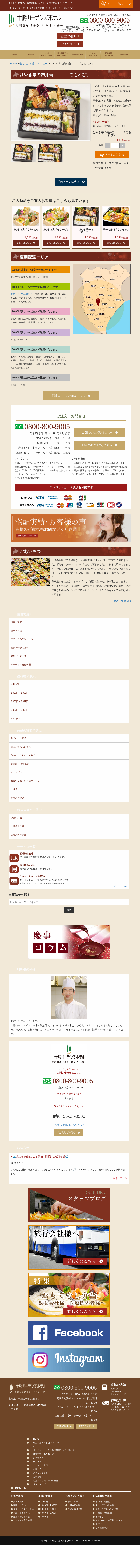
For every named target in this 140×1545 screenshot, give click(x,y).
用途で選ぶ (77, 54)
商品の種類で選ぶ (29, 730)
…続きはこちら (118, 1178)
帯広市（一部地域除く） (22, 294)
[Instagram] (69, 1360)
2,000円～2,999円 (19, 701)
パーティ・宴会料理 (21, 664)
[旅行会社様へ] (69, 1247)
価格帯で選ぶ (26, 676)
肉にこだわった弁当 (21, 746)
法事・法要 (16, 622)
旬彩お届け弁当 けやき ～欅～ (66, 1541)
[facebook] (69, 1333)
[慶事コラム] (69, 942)
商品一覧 (123, 54)
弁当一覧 (31, 54)
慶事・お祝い (17, 630)
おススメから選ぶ (29, 810)
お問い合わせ (67, 8)
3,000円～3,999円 (19, 710)
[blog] (69, 1205)
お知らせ (23, 1148)
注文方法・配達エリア (93, 54)
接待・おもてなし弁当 (22, 639)
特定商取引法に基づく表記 (45, 1480)
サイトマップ (18, 8)
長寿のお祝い (17, 798)
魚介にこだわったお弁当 (23, 755)
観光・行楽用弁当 (20, 656)
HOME (16, 54)
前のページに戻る (68, 181)
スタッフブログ (40, 1473)
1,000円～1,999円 (19, 693)
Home (13, 63)
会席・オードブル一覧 (47, 54)
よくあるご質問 (36, 8)
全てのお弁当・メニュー (33, 63)
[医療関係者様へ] (69, 1295)
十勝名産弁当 (17, 826)
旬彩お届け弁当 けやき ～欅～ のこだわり (62, 54)
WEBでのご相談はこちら (97, 432)
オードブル (16, 772)
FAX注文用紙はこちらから (68, 1124)
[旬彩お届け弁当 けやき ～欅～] (28, 1388)
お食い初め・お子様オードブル (26, 781)
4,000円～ (16, 718)
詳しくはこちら (24, 243)
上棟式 (14, 789)
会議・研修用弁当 (20, 647)
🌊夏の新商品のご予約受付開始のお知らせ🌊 (41, 1156)
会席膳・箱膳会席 (20, 764)
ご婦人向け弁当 (18, 834)
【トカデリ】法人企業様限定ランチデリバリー (54, 1450)
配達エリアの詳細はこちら (68, 395)
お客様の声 (108, 54)
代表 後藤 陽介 (122, 601)
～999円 (15, 684)
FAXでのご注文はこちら (97, 445)
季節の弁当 (16, 817)
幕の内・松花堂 (18, 738)
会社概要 (52, 8)
